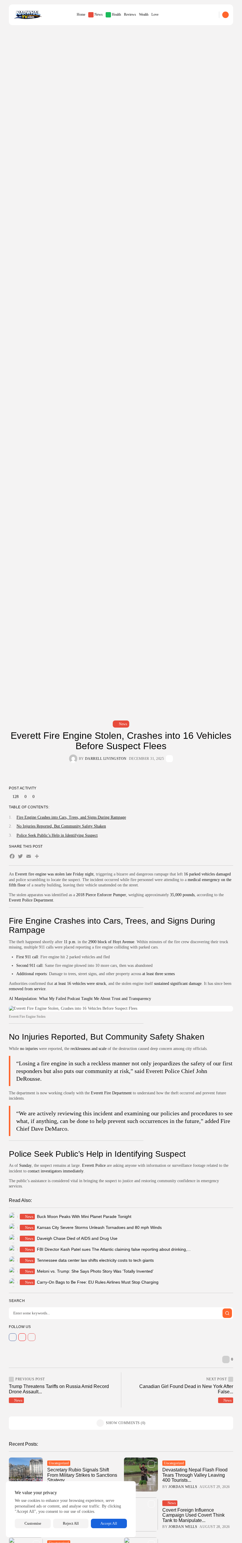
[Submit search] (227, 1313)
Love (154, 14)
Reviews (130, 14)
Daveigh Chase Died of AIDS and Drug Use (77, 1238)
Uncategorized (59, 1463)
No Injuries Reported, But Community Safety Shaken (61, 826)
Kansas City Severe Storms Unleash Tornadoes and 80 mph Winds (99, 1227)
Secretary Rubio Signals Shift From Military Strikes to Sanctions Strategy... (82, 1475)
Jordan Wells (183, 1487)
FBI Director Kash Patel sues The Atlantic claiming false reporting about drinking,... (114, 1249)
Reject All (71, 1523)
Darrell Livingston (106, 758)
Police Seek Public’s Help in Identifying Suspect (57, 835)
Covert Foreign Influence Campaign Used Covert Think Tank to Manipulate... (193, 1515)
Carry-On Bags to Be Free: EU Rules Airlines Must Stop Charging (97, 1282)
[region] (71, 1509)
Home (81, 14)
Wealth (143, 14)
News (98, 14)
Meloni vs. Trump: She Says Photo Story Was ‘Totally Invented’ (95, 1271)
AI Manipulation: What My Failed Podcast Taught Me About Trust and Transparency (80, 998)
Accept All (108, 1523)
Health (116, 14)
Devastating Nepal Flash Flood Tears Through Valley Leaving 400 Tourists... (195, 1475)
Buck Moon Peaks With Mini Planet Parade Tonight (84, 1216)
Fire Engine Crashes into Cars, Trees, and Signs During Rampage (71, 817)
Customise (32, 1523)
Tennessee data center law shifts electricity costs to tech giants (95, 1260)
